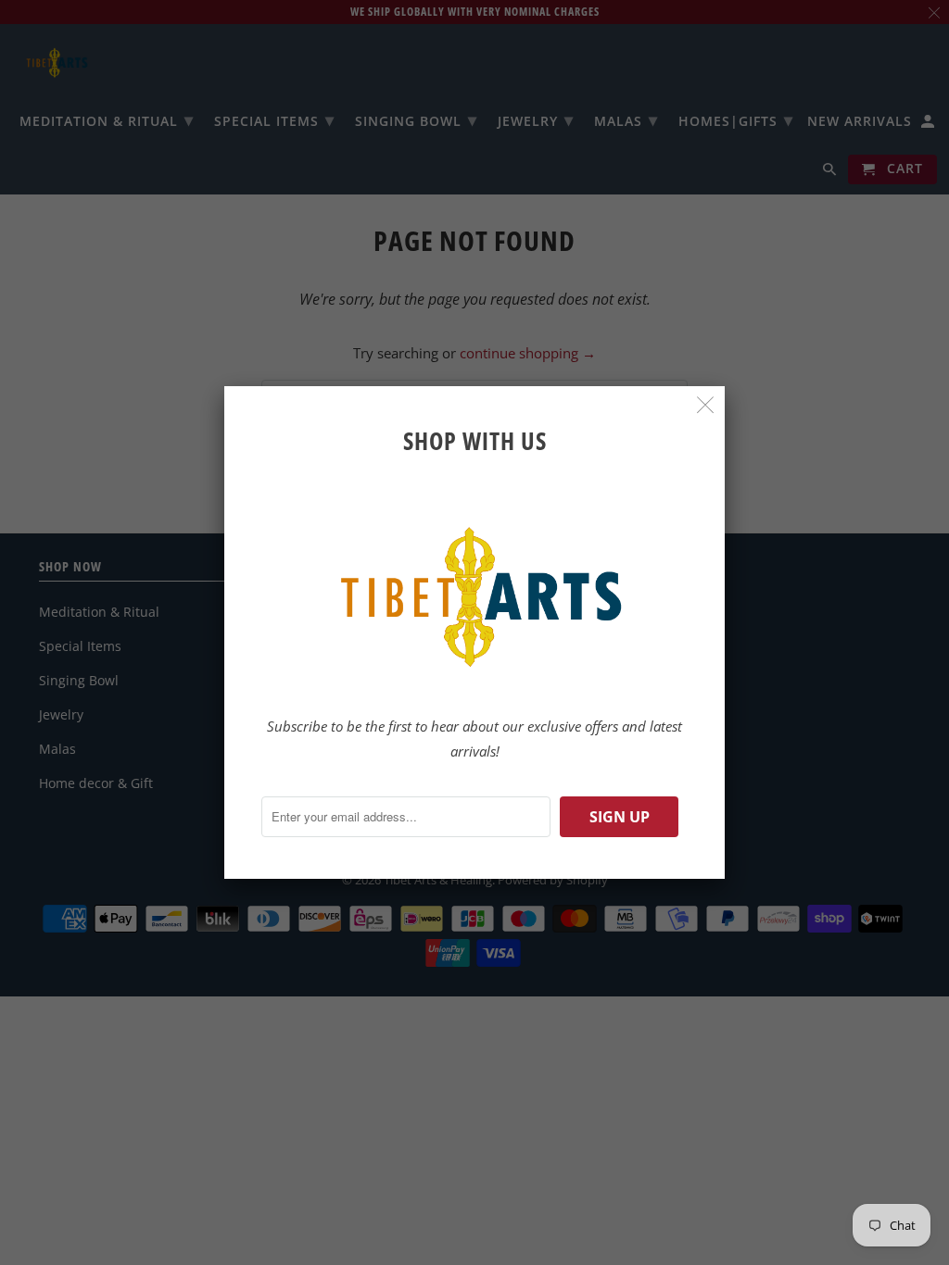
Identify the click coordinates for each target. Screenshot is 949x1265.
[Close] (706, 405)
